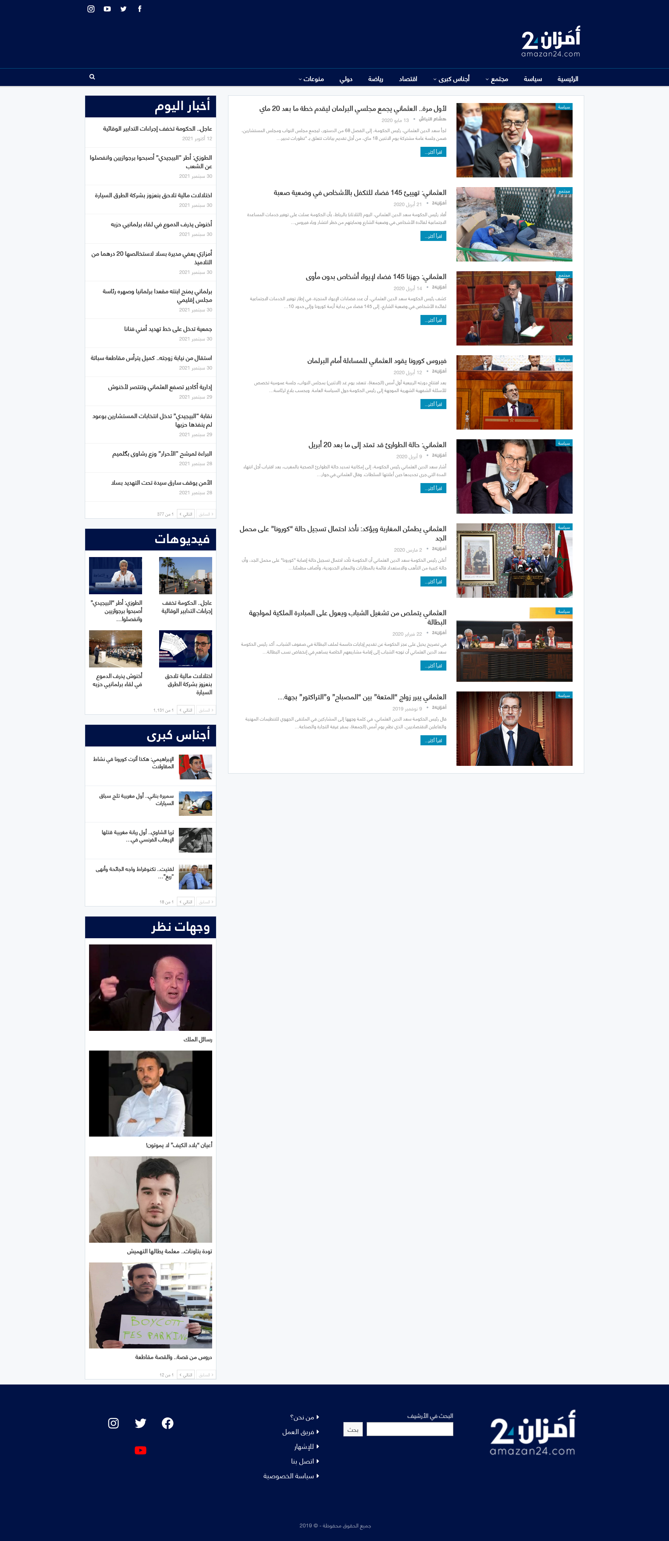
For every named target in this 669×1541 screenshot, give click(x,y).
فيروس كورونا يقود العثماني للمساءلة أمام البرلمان (377, 359)
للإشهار (304, 1445)
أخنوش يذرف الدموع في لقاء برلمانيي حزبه (161, 223)
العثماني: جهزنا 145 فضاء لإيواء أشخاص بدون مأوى (376, 275)
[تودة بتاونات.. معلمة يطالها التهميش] (150, 1199)
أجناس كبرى (454, 78)
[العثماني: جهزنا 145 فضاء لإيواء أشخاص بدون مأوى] (514, 308)
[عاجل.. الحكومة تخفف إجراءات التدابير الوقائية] (185, 575)
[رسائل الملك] (150, 987)
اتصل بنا (302, 1460)
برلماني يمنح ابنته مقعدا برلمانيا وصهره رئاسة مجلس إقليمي (157, 294)
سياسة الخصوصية (289, 1475)
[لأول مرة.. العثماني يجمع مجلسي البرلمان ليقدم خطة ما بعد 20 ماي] (514, 140)
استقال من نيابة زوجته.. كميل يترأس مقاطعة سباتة (151, 357)
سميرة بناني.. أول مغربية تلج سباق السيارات (136, 798)
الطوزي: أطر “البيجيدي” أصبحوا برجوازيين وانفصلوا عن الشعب (151, 161)
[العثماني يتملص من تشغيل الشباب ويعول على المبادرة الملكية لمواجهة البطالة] (514, 644)
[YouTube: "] (140, 1450)
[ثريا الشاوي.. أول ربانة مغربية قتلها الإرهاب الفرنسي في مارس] (195, 840)
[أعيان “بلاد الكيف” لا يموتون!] (150, 1094)
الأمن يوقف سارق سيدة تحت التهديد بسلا (161, 481)
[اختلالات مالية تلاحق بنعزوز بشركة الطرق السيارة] (185, 648)
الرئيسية (568, 78)
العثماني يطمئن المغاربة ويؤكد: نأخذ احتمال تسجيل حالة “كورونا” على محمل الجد (343, 532)
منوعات (314, 78)
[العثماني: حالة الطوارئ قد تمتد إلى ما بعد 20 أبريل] (514, 476)
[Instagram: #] (113, 1423)
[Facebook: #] (167, 1423)
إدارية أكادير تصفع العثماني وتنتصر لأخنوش (160, 386)
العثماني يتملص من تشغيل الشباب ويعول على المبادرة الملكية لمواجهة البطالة (347, 616)
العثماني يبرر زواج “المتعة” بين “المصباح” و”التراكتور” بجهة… (362, 696)
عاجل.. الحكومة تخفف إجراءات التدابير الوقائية (157, 127)
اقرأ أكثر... (433, 151)
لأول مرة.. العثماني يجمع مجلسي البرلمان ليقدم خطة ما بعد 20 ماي (353, 107)
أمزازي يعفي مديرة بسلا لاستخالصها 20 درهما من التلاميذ (152, 257)
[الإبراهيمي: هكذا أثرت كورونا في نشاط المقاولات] (195, 767)
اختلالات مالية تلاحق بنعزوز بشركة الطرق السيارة (153, 194)
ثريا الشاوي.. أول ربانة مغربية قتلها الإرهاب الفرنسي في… (138, 835)
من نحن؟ (302, 1416)
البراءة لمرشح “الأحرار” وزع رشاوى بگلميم (162, 452)
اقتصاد (408, 78)
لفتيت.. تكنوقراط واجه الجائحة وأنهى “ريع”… (135, 872)
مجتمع (499, 78)
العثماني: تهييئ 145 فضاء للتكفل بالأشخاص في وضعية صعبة (360, 191)
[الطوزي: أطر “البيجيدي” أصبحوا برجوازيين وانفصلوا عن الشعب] (115, 575)
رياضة (376, 78)
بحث (353, 1428)
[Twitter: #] (140, 1423)
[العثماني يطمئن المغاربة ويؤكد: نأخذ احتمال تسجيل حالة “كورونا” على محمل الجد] (514, 560)
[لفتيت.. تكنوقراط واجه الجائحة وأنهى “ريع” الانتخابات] (195, 877)
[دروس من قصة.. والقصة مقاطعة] (150, 1305)
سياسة (533, 78)
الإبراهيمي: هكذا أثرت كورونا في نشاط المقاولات (133, 761)
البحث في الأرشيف (430, 1415)
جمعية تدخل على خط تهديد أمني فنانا (168, 328)
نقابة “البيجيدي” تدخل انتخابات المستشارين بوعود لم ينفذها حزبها (152, 419)
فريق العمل (298, 1430)
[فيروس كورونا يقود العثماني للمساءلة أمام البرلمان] (514, 392)
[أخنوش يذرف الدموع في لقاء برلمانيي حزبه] (115, 648)
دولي (346, 78)
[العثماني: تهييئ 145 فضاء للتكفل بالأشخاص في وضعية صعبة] (514, 224)
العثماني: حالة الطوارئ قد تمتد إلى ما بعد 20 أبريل (377, 443)
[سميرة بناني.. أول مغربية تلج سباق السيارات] (195, 803)
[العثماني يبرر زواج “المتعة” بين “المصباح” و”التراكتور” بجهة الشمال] (514, 728)
